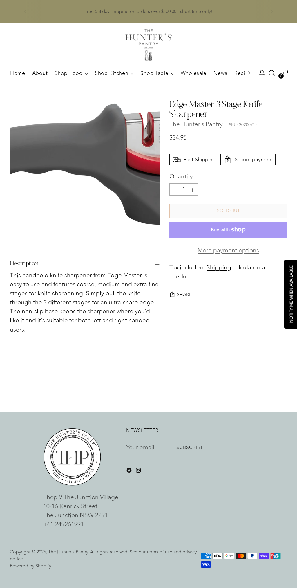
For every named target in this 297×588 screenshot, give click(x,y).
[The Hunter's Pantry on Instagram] (138, 471)
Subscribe (190, 447)
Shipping (219, 267)
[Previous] (25, 11)
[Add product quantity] (175, 189)
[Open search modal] (272, 73)
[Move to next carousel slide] (282, 392)
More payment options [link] (228, 250)
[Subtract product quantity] (192, 189)
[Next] (272, 11)
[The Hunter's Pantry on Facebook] (129, 471)
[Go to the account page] (259, 73)
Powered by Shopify (30, 565)
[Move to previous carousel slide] (269, 392)
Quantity (181, 176)
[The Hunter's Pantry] (148, 45)
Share (184, 294)
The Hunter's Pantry (196, 124)
